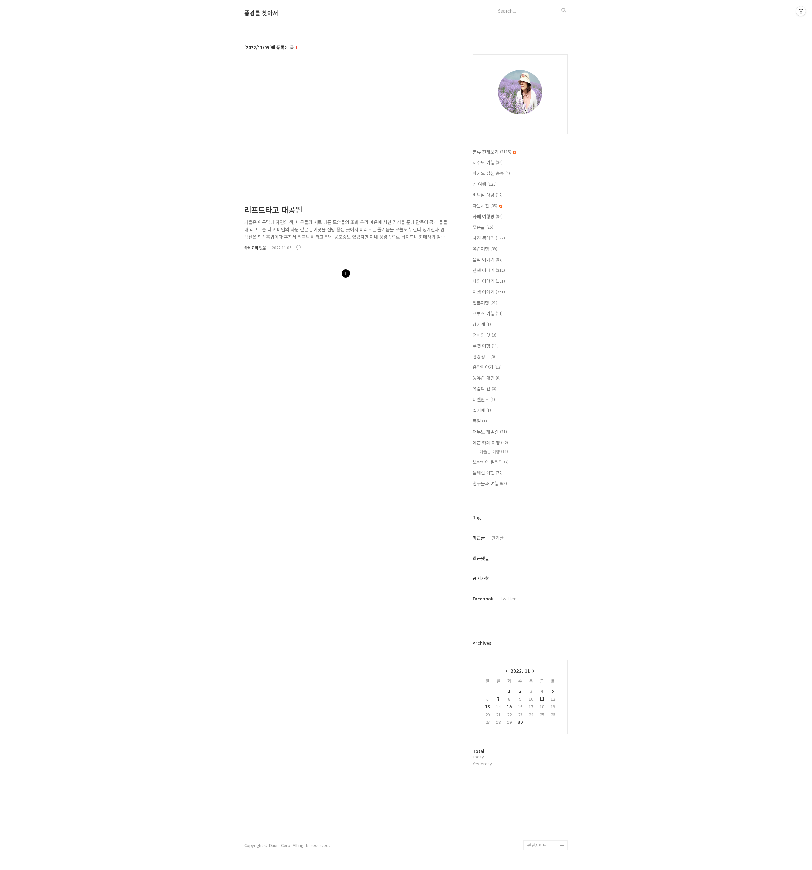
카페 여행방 (488, 216)
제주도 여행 (488, 162)
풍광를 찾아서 (261, 13)
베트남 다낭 (488, 195)
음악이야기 (487, 367)
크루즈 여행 (488, 313)
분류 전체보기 (492, 151)
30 (520, 722)
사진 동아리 (489, 238)
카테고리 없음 (255, 247)
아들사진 (485, 205)
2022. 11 (520, 671)
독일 (480, 421)
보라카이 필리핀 (491, 462)
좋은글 (483, 227)
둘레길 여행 (488, 472)
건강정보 (484, 356)
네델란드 (484, 399)
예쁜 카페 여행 (490, 442)
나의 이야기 (489, 281)
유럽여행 (485, 248)
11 (542, 699)
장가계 (482, 324)
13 (487, 706)
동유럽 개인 (487, 378)
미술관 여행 (494, 451)
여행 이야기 (489, 292)
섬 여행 (485, 184)
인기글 (497, 537)
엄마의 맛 (484, 335)
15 (509, 706)
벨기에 (482, 410)
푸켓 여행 (486, 346)
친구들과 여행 (490, 483)
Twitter (508, 598)
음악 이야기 (488, 259)
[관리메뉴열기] (801, 11)
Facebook (483, 598)
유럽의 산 (484, 388)
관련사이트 (537, 845)
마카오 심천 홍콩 (491, 173)
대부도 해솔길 (490, 431)
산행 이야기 (489, 270)
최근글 (479, 537)
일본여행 (485, 302)
